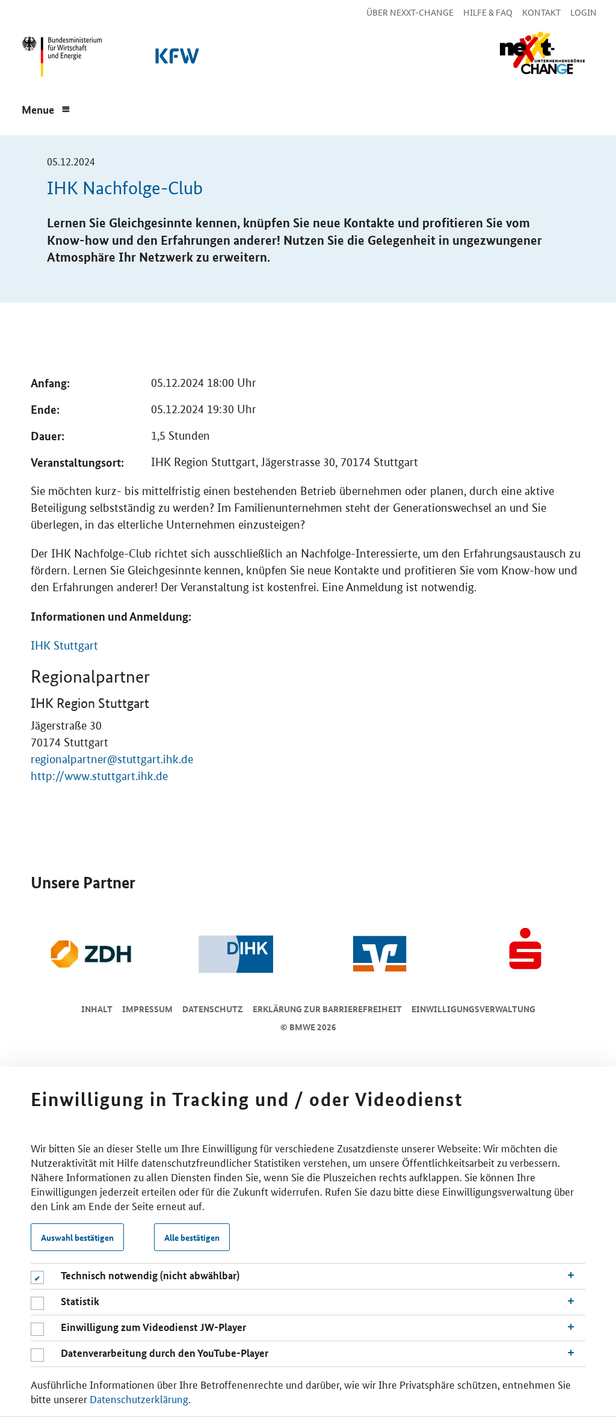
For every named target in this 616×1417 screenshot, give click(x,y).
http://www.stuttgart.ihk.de (99, 776)
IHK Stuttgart (64, 646)
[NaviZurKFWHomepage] (175, 59)
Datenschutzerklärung (139, 1398)
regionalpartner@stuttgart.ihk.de (112, 759)
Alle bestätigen (192, 1237)
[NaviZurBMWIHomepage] (59, 59)
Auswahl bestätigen (77, 1237)
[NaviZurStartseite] (542, 53)
